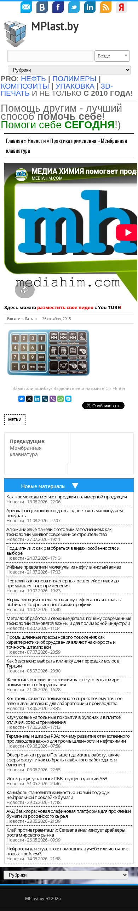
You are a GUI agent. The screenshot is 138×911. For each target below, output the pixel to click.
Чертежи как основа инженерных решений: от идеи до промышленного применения (62, 583)
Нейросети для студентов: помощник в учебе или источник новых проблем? (67, 851)
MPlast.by (55, 25)
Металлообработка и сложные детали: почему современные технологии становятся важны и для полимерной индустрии (68, 620)
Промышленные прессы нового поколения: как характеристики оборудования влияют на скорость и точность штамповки (60, 642)
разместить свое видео (65, 307)
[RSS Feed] (105, 8)
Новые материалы (43, 486)
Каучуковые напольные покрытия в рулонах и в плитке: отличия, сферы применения (63, 719)
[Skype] (68, 399)
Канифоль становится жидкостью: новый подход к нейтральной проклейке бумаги (58, 794)
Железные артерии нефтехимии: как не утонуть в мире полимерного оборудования (62, 682)
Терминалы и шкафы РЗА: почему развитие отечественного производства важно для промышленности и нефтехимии (68, 738)
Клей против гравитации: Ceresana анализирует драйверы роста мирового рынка (65, 832)
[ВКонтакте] (21, 399)
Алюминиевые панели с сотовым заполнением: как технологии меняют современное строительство (59, 531)
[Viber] (53, 399)
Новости (37, 140)
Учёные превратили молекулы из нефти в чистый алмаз (63, 567)
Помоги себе (58, 124)
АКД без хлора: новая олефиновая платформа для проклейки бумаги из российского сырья (68, 813)
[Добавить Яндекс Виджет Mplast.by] (121, 8)
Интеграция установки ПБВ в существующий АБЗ (57, 778)
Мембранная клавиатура (28, 448)
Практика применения (73, 140)
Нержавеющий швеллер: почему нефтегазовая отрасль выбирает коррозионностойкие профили (63, 602)
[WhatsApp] (60, 399)
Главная (14, 140)
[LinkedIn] (37, 399)
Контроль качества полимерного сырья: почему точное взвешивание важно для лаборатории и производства (64, 700)
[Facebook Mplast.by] (58, 8)
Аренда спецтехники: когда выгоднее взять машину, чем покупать (64, 513)
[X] (29, 399)
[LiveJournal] (45, 399)
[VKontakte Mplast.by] (42, 8)
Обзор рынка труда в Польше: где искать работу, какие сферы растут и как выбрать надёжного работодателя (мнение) (62, 759)
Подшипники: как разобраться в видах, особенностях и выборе (63, 550)
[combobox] (112, 56)
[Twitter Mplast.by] (74, 8)
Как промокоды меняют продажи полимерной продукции (66, 496)
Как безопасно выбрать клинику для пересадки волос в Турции (62, 663)
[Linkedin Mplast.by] (90, 8)
